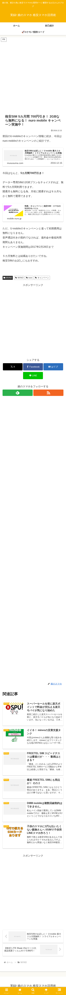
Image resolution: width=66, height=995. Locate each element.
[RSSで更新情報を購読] (48, 393)
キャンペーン (43, 278)
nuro (30, 278)
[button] (59, 619)
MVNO (9, 278)
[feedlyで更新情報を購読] (18, 393)
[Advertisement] (33, 75)
